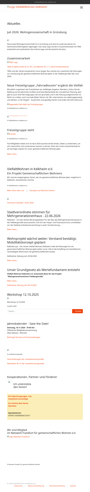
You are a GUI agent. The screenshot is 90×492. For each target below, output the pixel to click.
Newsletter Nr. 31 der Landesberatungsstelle (25, 363)
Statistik (73, 486)
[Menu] (81, 7)
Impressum (18, 486)
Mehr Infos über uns (15, 190)
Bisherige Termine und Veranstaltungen (23, 337)
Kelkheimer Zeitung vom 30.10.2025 (22, 285)
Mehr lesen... (12, 229)
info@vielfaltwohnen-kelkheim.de (45, 2)
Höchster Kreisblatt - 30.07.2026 (20, 203)
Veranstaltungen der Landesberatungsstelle (25, 359)
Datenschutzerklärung (36, 486)
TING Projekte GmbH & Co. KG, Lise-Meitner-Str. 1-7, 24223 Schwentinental (38, 66)
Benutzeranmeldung (57, 486)
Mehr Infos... (12, 154)
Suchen (78, 311)
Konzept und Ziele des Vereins (42, 190)
